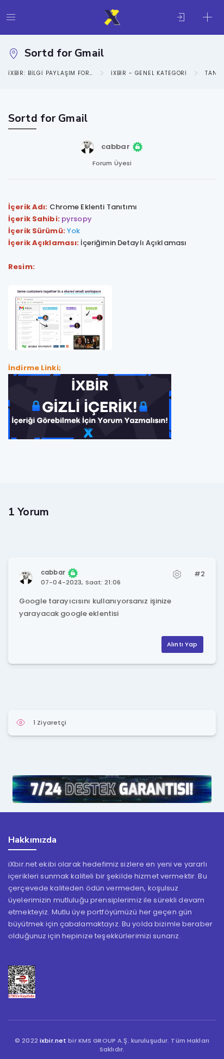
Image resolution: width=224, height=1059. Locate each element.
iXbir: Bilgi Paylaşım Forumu (50, 73)
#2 (199, 574)
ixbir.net (53, 1040)
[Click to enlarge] (60, 317)
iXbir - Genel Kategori (149, 73)
